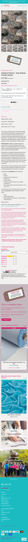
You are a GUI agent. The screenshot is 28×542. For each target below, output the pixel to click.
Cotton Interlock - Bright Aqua (14, 414)
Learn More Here (6, 319)
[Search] (23, 6)
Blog (2, 510)
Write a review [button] (14, 252)
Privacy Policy (4, 517)
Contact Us (3, 494)
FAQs (2, 496)
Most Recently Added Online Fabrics (11, 377)
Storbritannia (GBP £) (5, 526)
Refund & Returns (5, 503)
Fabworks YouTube (5, 512)
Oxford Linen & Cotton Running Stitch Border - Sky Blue (14, 363)
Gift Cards (3, 514)
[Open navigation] (2, 5)
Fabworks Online (5, 70)
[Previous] (3, 27)
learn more (14, 466)
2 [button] (13, 445)
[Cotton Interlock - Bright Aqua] (14, 397)
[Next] (25, 27)
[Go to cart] (25, 6)
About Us (3, 492)
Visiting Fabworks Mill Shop (7, 508)
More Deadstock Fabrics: (10, 325)
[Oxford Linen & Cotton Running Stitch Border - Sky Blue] (14, 344)
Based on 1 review (5, 250)
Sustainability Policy (5, 519)
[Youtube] (6, 484)
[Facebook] (2, 484)
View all (25, 325)
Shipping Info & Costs (6, 498)
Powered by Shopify (5, 538)
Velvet (10, 70)
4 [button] (16, 445)
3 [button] (14, 445)
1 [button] (12, 445)
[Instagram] (4, 484)
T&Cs (2, 521)
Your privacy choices (5, 505)
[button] (4, 256)
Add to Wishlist (6, 111)
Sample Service (4, 499)
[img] (8, 270)
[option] (14, 27)
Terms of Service (5, 501)
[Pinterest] (10, 484)
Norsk (13, 526)
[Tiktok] (8, 484)
